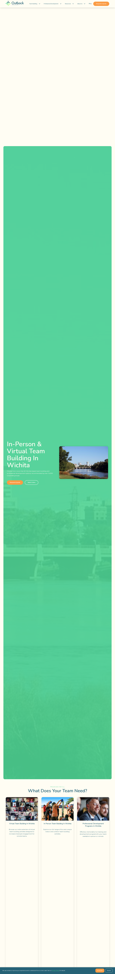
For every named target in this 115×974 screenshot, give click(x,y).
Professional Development (51, 3)
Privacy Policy (55, 970)
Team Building (33, 3)
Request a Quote (101, 3)
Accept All (100, 970)
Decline (109, 970)
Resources (68, 3)
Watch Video (31, 482)
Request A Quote (15, 482)
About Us (79, 3)
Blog (90, 3)
